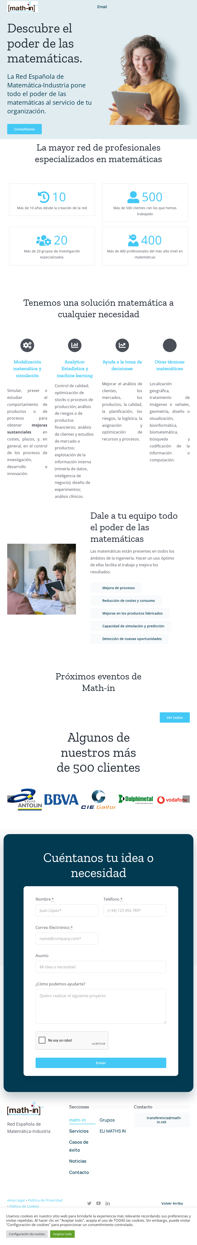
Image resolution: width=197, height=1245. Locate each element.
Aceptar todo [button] (62, 1234)
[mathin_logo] (22, 3)
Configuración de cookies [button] (27, 1234)
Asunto (42, 955)
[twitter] (89, 1203)
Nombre (45, 899)
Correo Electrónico (54, 927)
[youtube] (98, 1203)
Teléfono (113, 899)
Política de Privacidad (45, 1200)
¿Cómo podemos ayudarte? (60, 984)
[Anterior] (10, 799)
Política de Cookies (24, 1206)
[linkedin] (107, 1203)
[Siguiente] (186, 799)
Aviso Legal (16, 1200)
